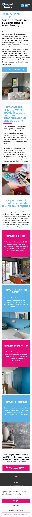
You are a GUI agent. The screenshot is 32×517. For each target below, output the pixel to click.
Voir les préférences (16, 511)
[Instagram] (26, 5)
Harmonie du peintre (16, 485)
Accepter (16, 501)
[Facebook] (22, 5)
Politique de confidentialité (21, 514)
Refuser (16, 506)
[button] (29, 488)
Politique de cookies (8, 514)
